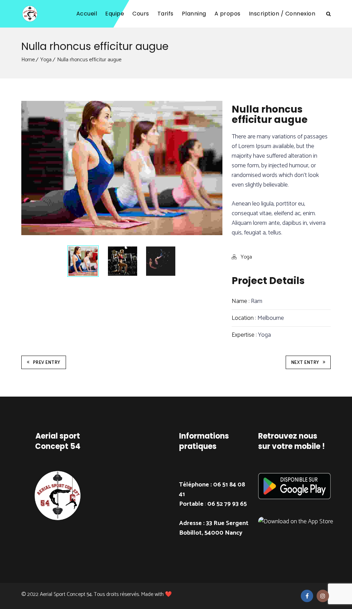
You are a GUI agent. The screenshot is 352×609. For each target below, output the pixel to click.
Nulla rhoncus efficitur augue (89, 59)
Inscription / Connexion (282, 14)
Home (28, 59)
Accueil (86, 14)
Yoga (46, 59)
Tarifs (165, 14)
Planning (194, 14)
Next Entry (305, 362)
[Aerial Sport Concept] (29, 13)
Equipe (114, 14)
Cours (140, 14)
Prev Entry (46, 362)
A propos (227, 14)
